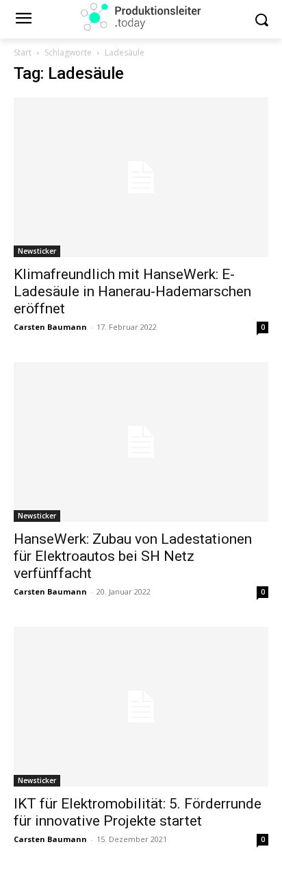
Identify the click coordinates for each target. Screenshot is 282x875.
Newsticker (37, 251)
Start (22, 52)
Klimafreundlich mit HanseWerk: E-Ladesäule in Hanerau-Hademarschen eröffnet (132, 291)
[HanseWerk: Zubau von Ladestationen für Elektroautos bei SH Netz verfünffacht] (141, 442)
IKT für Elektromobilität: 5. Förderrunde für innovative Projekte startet (137, 812)
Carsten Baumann (50, 327)
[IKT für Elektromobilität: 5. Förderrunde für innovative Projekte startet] (141, 707)
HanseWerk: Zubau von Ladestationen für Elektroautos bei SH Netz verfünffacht (133, 556)
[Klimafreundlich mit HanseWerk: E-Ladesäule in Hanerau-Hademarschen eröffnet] (141, 177)
